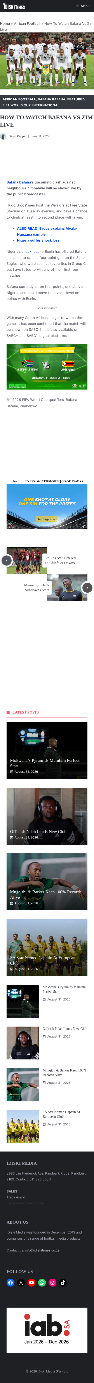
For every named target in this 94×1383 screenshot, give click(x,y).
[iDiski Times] (14, 6)
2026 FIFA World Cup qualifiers (38, 399)
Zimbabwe (28, 406)
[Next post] (87, 587)
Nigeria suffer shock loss (38, 240)
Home (5, 23)
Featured (76, 99)
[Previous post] (6, 560)
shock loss (30, 251)
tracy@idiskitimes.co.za (25, 1203)
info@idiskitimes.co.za (42, 1250)
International (45, 105)
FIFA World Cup (17, 105)
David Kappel (17, 136)
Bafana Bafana (51, 99)
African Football (27, 23)
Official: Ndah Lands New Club (38, 831)
